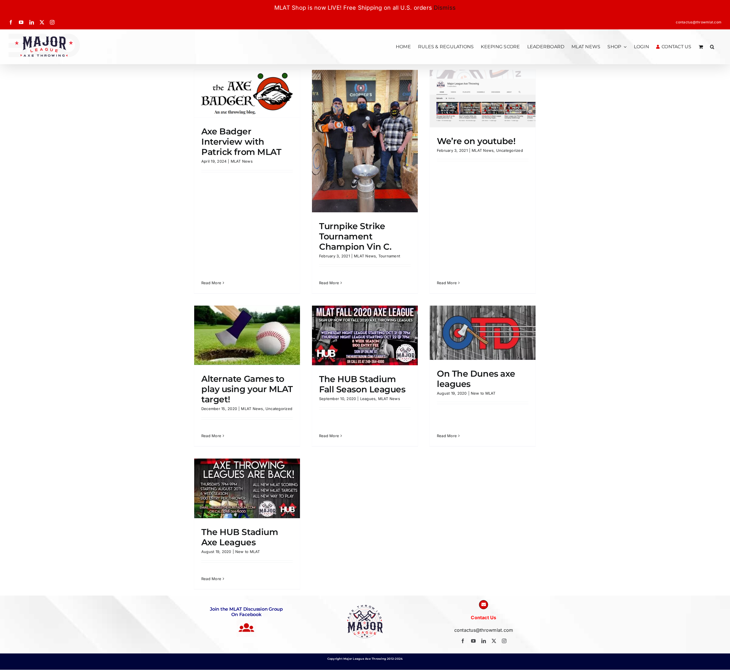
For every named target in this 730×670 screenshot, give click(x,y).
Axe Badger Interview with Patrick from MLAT (241, 141)
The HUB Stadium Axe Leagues (239, 537)
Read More (211, 282)
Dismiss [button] (445, 7)
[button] (712, 46)
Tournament (389, 256)
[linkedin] (483, 641)
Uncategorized (509, 150)
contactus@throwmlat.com (698, 22)
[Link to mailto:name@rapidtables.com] (483, 604)
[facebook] (463, 641)
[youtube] (473, 641)
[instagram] (504, 641)
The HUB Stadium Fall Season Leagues (362, 384)
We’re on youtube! (476, 141)
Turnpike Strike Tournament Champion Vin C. (355, 236)
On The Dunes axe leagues (476, 378)
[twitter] (494, 641)
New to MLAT (483, 393)
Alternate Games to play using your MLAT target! (247, 389)
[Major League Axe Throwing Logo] (365, 607)
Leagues (368, 398)
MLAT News (242, 161)
